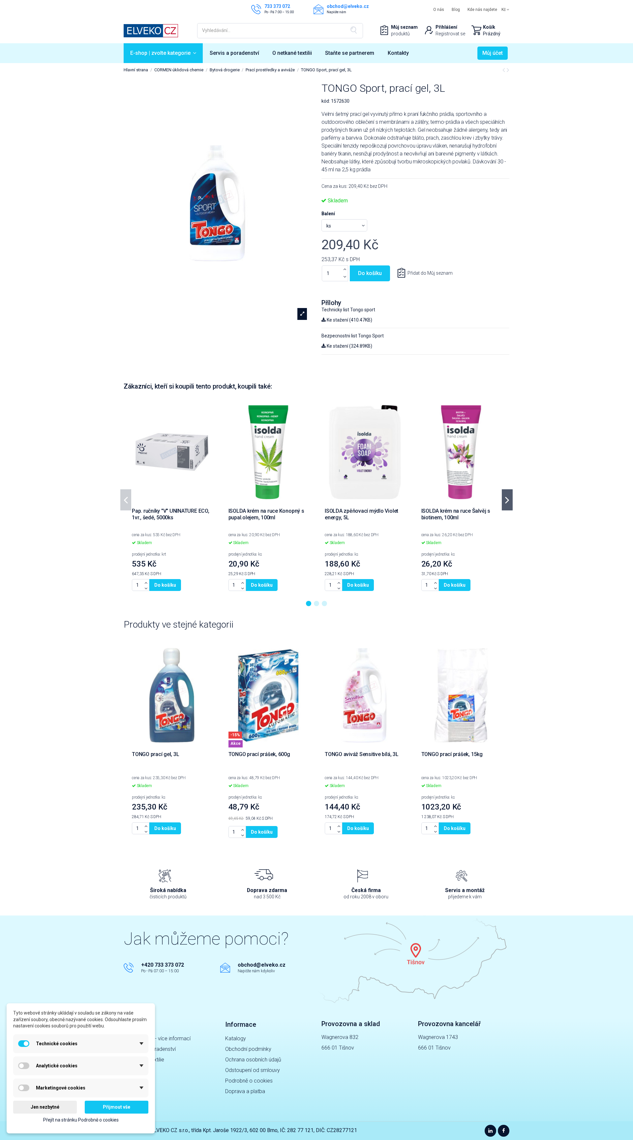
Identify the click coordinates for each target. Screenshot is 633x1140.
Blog (456, 9)
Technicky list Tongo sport (348, 309)
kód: (325, 101)
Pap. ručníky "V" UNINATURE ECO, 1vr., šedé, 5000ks (170, 514)
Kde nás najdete (482, 9)
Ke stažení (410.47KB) (349, 320)
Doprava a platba (245, 1091)
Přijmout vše (116, 1107)
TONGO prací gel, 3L (155, 754)
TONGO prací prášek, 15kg (452, 754)
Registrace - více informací (160, 1038)
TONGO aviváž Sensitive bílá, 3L (362, 754)
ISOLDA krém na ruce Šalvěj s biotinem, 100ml (455, 514)
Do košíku (370, 273)
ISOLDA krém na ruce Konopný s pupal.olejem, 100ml (266, 514)
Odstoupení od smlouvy (252, 1070)
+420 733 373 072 (162, 965)
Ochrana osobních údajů (253, 1059)
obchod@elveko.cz (262, 965)
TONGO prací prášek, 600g (259, 754)
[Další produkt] (508, 70)
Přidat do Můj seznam (430, 273)
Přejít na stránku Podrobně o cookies (81, 1120)
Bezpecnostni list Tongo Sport (352, 335)
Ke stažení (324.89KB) (349, 346)
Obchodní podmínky (248, 1049)
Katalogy (235, 1038)
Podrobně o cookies (249, 1081)
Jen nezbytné (45, 1107)
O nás (438, 9)
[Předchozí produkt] (504, 70)
